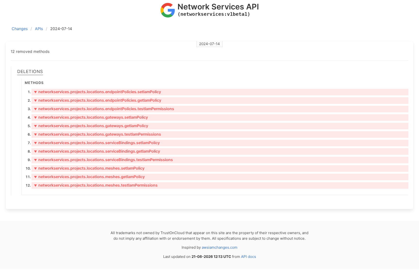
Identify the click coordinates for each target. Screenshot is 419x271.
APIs (39, 28)
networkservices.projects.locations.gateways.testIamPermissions (97, 134)
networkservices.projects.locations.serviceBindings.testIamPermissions (103, 159)
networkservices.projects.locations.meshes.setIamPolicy (89, 168)
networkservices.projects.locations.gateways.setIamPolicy (91, 117)
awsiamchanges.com (219, 247)
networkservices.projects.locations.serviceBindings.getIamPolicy (97, 151)
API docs (248, 256)
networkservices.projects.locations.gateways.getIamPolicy (91, 125)
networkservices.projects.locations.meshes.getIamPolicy (89, 176)
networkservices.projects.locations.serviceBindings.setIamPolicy (97, 142)
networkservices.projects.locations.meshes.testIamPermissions (96, 185)
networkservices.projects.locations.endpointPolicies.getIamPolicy (97, 100)
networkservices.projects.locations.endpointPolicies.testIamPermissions (104, 108)
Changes (20, 28)
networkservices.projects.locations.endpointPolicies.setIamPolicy (97, 91)
